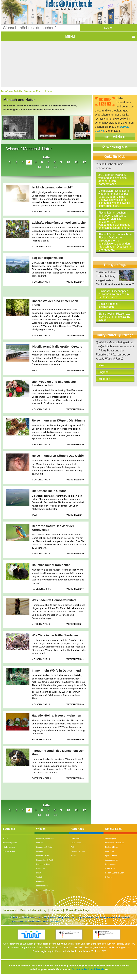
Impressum (9, 910)
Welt (72, 847)
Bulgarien (104, 378)
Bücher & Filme (111, 847)
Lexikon (39, 843)
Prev (6, 128)
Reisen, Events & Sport (114, 873)
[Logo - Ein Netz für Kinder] (31, 934)
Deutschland (76, 843)
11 (76, 162)
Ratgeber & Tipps (43, 864)
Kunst (38, 873)
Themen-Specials (10, 843)
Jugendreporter (111, 860)
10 (68, 162)
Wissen (27, 91)
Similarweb (55, 921)
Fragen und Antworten (45, 890)
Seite (46, 157)
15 (55, 167)
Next (86, 128)
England (103, 372)
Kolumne (39, 851)
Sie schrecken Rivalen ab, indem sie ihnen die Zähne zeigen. (114, 316)
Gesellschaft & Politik (44, 860)
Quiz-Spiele (110, 851)
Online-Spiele (110, 838)
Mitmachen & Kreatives (114, 843)
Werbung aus (116, 147)
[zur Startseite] (69, 6)
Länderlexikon (42, 886)
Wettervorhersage (78, 851)
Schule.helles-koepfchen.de (88, 969)
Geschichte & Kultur (44, 847)
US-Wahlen (75, 838)
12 (84, 162)
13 (39, 167)
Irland (101, 365)
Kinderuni (40, 882)
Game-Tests (110, 869)
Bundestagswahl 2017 (45, 838)
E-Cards (108, 877)
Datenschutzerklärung (33, 910)
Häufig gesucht (9, 847)
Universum (40, 869)
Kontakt (6, 838)
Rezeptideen (110, 864)
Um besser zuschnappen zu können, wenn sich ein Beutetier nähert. (113, 294)
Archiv (73, 856)
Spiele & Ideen (111, 856)
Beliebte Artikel (9, 851)
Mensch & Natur (44, 91)
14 (47, 167)
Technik (39, 877)
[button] (108, 27)
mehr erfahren (115, 136)
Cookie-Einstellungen (78, 910)
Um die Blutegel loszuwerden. (108, 305)
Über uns (56, 910)
